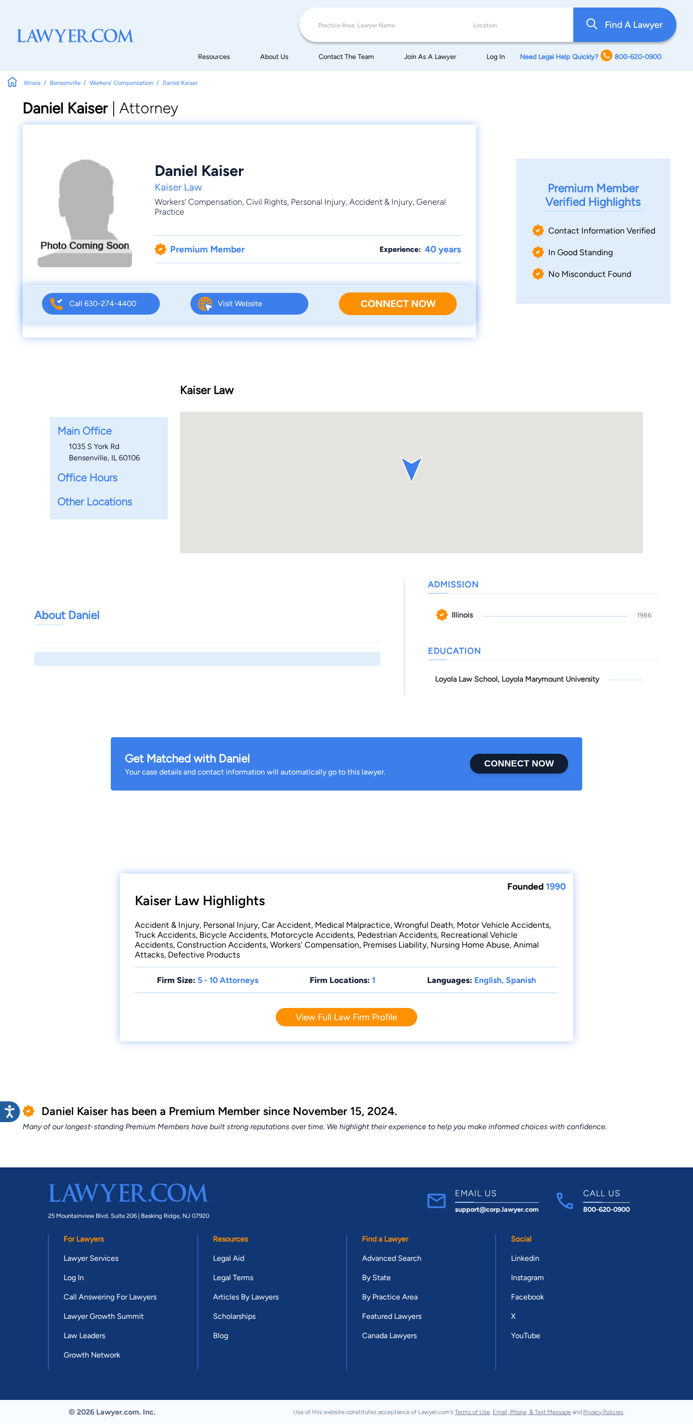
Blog (220, 1335)
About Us (274, 56)
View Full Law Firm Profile (346, 1017)
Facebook (527, 1296)
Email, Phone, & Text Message (532, 1412)
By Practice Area (390, 1296)
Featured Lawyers (391, 1316)
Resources (214, 56)
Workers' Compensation (198, 202)
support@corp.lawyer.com (497, 1209)
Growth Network (92, 1354)
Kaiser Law (178, 187)
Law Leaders (84, 1335)
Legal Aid (228, 1258)
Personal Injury (318, 202)
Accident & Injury (380, 202)
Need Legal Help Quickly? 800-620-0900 (590, 56)
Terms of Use (472, 1412)
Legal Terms (233, 1277)
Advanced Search (391, 1258)
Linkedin (525, 1258)
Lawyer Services (91, 1258)
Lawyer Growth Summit (104, 1316)
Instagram (527, 1277)
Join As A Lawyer (430, 56)
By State (376, 1277)
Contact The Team (346, 56)
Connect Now (398, 303)
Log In (496, 56)
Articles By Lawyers (246, 1296)
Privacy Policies (603, 1412)
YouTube (525, 1335)
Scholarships (234, 1316)
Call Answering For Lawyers (110, 1296)
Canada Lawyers (389, 1335)
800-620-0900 (606, 1209)
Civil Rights (266, 202)
